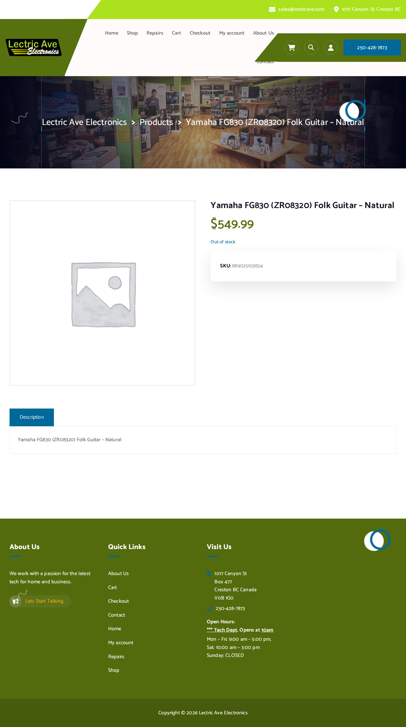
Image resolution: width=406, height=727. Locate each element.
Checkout (200, 33)
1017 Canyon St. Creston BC (371, 9)
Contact (265, 61)
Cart (176, 33)
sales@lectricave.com (301, 9)
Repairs (155, 33)
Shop (132, 33)
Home (112, 33)
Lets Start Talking (44, 601)
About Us (263, 33)
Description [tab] (32, 417)
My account (232, 33)
